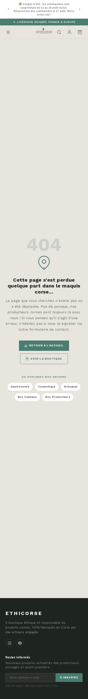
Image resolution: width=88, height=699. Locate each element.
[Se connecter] (69, 32)
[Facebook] (20, 643)
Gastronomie (20, 386)
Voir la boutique (46, 358)
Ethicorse (23, 613)
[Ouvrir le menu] (8, 32)
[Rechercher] (59, 32)
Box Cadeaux (27, 396)
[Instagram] (9, 643)
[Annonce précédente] (8, 9)
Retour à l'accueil (46, 345)
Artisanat (70, 386)
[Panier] (79, 32)
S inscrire (69, 677)
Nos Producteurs (57, 396)
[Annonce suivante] (80, 9)
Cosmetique (47, 386)
